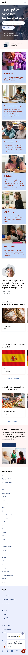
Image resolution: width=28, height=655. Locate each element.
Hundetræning (6, 493)
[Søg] (3, 23)
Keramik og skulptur (7, 514)
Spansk (4, 475)
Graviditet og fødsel (7, 546)
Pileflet (4, 578)
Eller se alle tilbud (8, 28)
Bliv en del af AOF (7, 625)
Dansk (3, 489)
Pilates (3, 500)
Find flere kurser (13, 421)
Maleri (3, 561)
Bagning (4, 543)
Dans (3, 507)
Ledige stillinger (6, 618)
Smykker (4, 553)
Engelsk (4, 496)
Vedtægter (5, 614)
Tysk (3, 511)
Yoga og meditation (7, 479)
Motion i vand (5, 571)
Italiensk (4, 532)
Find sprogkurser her (13, 378)
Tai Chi (4, 582)
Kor (3, 525)
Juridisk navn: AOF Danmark (9, 599)
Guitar (3, 536)
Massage (4, 550)
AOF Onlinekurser (7, 596)
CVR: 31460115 (6, 603)
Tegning (4, 557)
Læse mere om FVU (8, 445)
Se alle (13, 336)
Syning (3, 564)
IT (2, 486)
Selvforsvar (5, 518)
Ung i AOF (4, 611)
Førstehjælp (5, 504)
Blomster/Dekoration (7, 575)
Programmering (6, 529)
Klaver (3, 539)
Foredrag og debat (7, 482)
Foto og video (5, 568)
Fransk (3, 521)
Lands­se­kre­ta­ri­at (6, 629)
